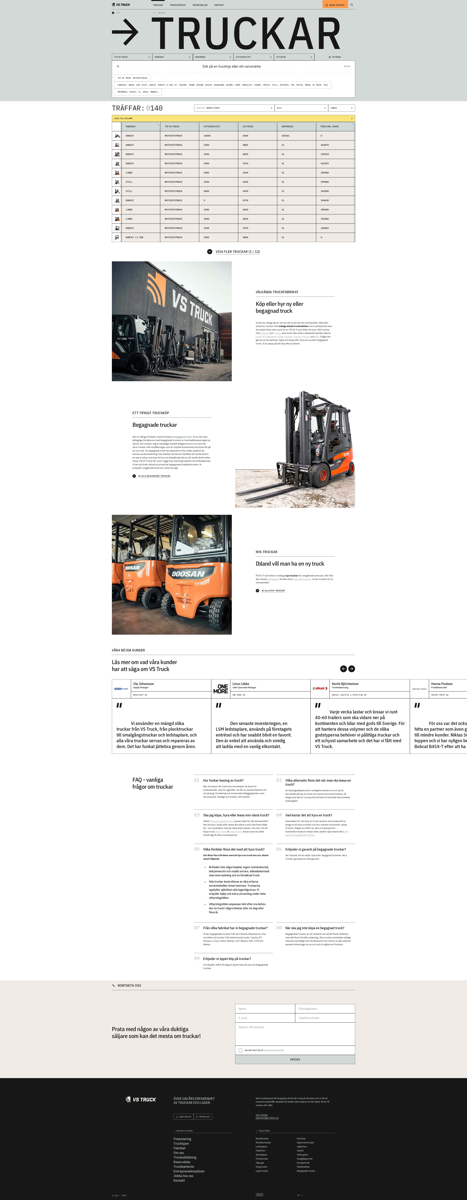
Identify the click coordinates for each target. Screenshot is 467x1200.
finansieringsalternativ (222, 821)
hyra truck (221, 831)
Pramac (306, 336)
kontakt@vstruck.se (267, 1118)
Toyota (297, 336)
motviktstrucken (302, 579)
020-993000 (262, 1115)
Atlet (280, 336)
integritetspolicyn (273, 1050)
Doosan (265, 333)
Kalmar (288, 336)
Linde (258, 336)
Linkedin (259, 1194)
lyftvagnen (273, 579)
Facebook (259, 1195)
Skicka (295, 1059)
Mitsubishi (271, 336)
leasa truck (235, 831)
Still (317, 336)
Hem (118, 13)
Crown (277, 333)
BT (264, 336)
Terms (123, 1195)
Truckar (161, 13)
